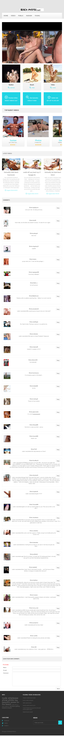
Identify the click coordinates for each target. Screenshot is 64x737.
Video (13, 15)
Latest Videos (7, 153)
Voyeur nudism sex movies (29, 697)
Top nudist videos (11, 110)
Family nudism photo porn (29, 705)
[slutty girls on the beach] (38, 126)
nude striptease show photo (10, 699)
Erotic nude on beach (28, 700)
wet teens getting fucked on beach (11, 707)
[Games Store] (32, 9)
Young (37, 15)
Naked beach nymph (28, 712)
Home (6, 15)
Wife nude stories (27, 702)
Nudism (29, 15)
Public (20, 15)
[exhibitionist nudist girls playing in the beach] (13, 126)
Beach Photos (12, 731)
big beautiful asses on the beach (10, 702)
